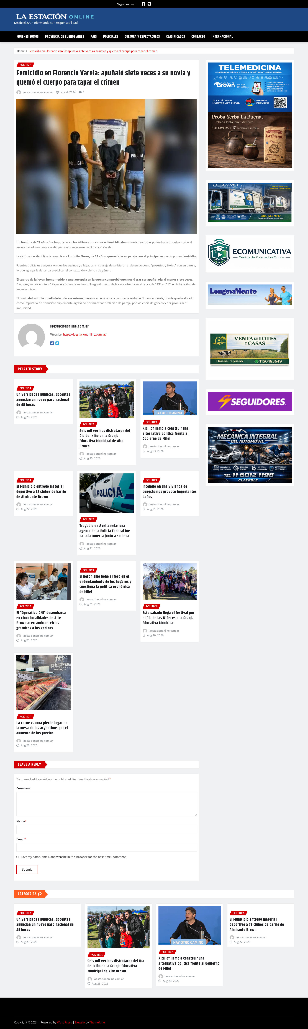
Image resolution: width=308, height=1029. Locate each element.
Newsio (80, 1022)
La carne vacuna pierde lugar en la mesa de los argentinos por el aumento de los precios (42, 728)
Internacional (222, 36)
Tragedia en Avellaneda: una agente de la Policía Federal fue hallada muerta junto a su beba (104, 531)
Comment (23, 788)
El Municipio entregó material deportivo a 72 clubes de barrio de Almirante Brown (41, 492)
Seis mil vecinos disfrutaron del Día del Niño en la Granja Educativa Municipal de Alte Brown (104, 438)
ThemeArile (97, 1022)
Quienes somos (28, 36)
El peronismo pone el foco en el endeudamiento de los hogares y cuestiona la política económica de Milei (105, 584)
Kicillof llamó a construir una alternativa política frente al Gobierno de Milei (166, 434)
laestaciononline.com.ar (38, 92)
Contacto (198, 36)
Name (21, 821)
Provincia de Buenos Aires (64, 36)
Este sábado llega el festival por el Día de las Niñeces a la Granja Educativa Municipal (168, 618)
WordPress (64, 1022)
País (94, 36)
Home (21, 51)
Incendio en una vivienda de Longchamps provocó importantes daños (170, 492)
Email (21, 839)
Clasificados (175, 36)
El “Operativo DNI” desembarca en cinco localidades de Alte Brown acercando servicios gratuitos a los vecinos (41, 620)
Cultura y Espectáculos (142, 36)
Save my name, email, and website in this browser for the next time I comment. (74, 857)
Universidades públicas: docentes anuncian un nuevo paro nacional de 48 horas (43, 400)
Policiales (110, 36)
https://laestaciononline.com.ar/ (84, 334)
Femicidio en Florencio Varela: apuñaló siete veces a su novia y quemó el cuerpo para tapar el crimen (93, 51)
